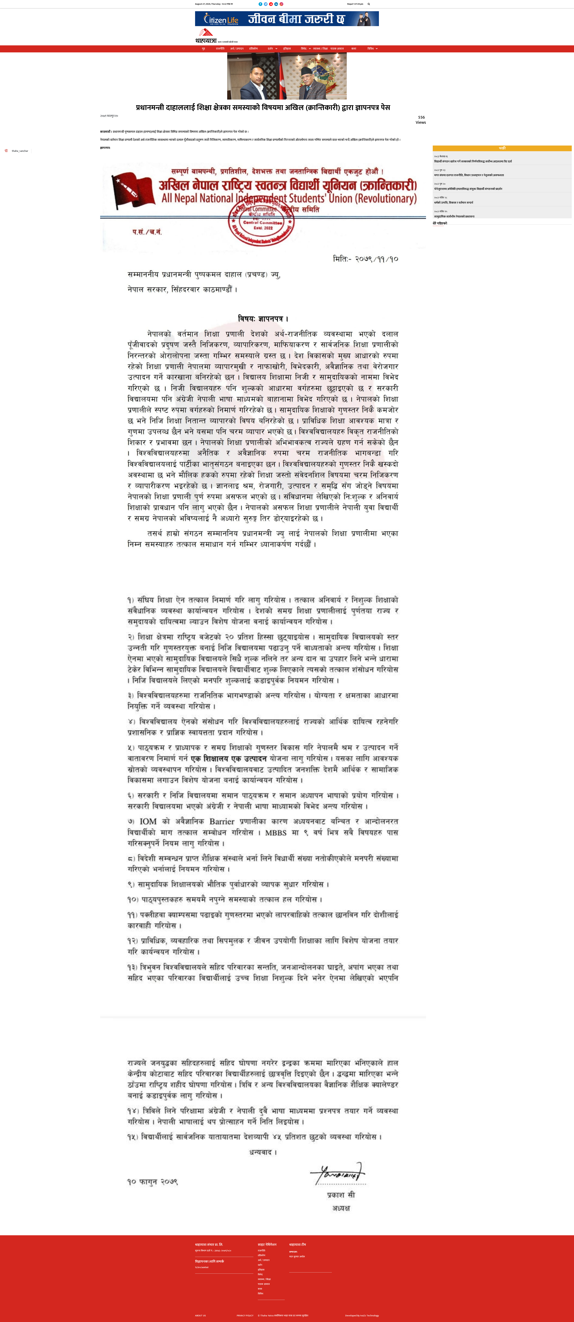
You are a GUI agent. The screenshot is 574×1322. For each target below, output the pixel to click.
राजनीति (220, 49)
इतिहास (287, 49)
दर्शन (270, 49)
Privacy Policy (245, 1316)
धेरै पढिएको (440, 223)
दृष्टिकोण (253, 49)
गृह (203, 49)
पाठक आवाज (337, 49)
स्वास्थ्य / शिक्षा (320, 49)
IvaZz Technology (369, 1316)
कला (353, 49)
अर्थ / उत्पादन (237, 49)
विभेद (303, 49)
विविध (371, 49)
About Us (200, 1316)
